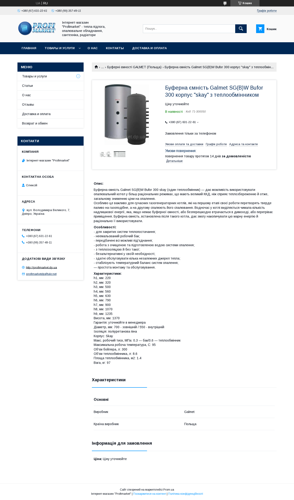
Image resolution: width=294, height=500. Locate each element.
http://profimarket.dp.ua (41, 267)
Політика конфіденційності (185, 493)
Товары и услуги (60, 48)
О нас (93, 48)
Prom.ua (168, 489)
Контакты (115, 48)
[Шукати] (241, 28)
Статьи (27, 86)
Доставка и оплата (149, 48)
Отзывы (28, 104)
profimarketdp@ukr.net (41, 274)
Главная (29, 48)
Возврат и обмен (35, 123)
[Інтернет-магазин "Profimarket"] (37, 36)
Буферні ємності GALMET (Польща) (134, 67)
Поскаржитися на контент (149, 493)
